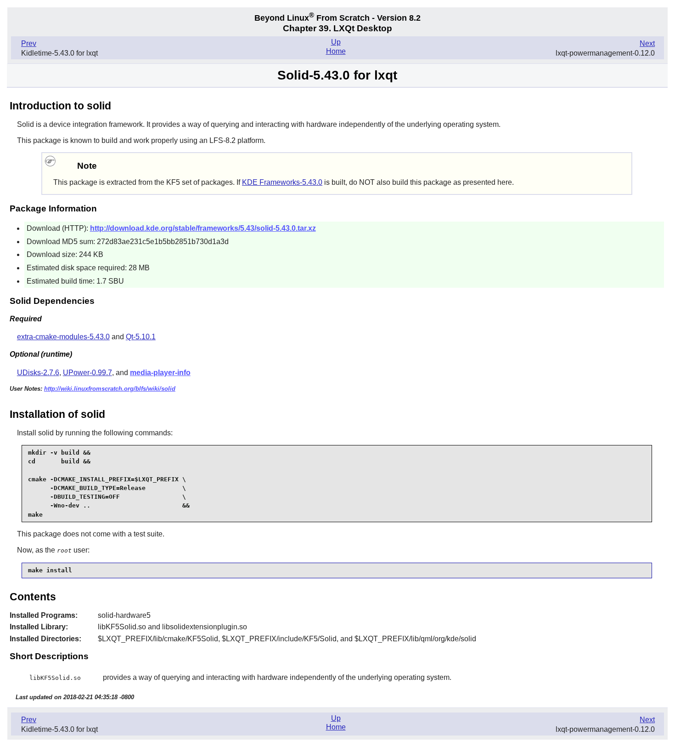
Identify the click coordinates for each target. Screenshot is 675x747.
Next (647, 43)
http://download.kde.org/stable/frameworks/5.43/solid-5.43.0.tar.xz (203, 228)
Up (336, 42)
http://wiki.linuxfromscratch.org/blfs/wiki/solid (109, 388)
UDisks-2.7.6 (38, 372)
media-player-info (160, 372)
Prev (28, 43)
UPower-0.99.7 (87, 372)
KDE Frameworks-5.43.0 (282, 182)
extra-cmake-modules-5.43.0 (63, 337)
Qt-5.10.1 (141, 337)
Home (336, 51)
